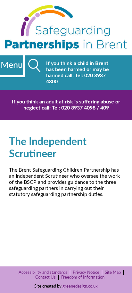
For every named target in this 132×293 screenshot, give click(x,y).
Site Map (113, 272)
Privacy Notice (86, 272)
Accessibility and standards (43, 272)
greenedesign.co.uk (80, 286)
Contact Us (45, 277)
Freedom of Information (82, 277)
